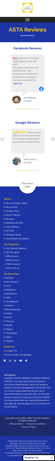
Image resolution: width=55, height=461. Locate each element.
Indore (8, 313)
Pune (8, 286)
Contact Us (11, 351)
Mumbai (9, 278)
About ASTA (11, 207)
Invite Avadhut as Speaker (18, 354)
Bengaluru (10, 289)
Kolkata (9, 305)
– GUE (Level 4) (11, 268)
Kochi (8, 317)
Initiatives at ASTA (14, 223)
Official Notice (16, 424)
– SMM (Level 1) (11, 256)
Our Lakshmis (12, 227)
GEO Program (12, 252)
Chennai (9, 321)
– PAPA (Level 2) (12, 260)
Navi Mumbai (11, 282)
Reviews (9, 219)
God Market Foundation (17, 238)
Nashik (8, 325)
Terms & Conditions (36, 424)
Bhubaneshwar (13, 309)
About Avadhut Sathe (16, 203)
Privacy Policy (29, 427)
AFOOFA (9, 231)
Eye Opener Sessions (16, 248)
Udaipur (9, 341)
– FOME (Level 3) (12, 264)
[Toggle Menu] (27, 19)
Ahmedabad (11, 301)
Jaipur (8, 337)
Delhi (8, 297)
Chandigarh (11, 333)
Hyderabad (11, 293)
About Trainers (12, 215)
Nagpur (9, 329)
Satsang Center (13, 234)
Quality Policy (12, 211)
